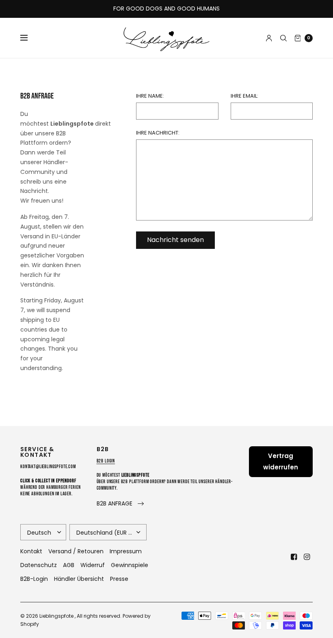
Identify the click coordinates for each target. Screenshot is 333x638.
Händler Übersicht (79, 579)
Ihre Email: (244, 95)
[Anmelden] (269, 38)
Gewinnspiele (129, 565)
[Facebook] (294, 557)
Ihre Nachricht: (157, 132)
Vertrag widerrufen (280, 461)
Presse (119, 579)
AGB (68, 565)
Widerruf (92, 565)
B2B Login (106, 461)
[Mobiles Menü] (29, 38)
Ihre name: (150, 95)
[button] (120, 503)
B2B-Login (34, 579)
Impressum (126, 551)
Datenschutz (38, 565)
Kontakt (31, 551)
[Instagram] (307, 557)
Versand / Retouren (76, 551)
